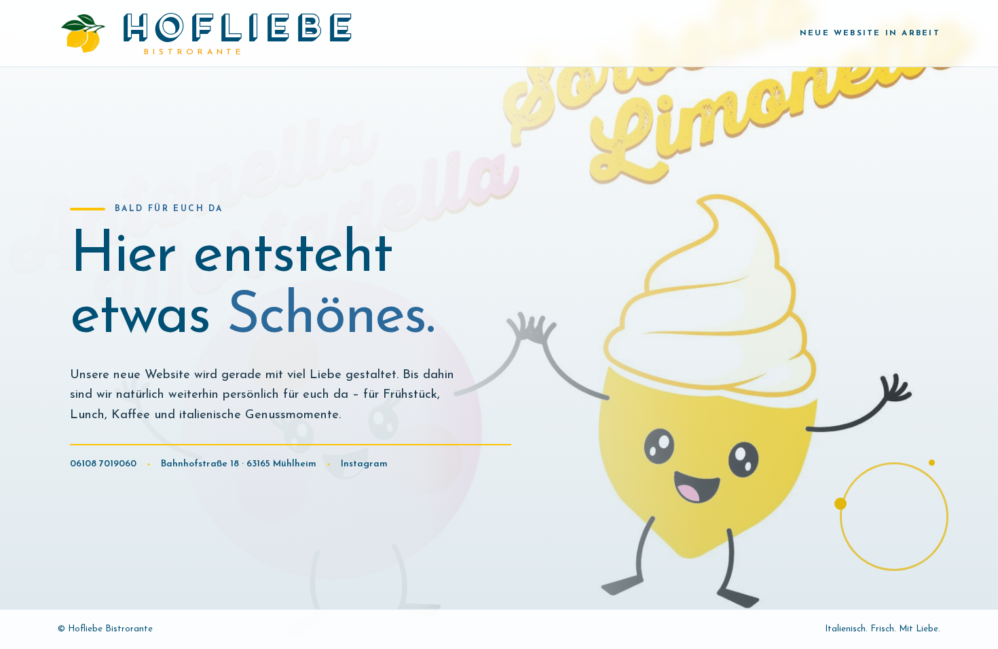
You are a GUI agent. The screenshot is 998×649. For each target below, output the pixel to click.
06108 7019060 (103, 464)
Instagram (364, 464)
